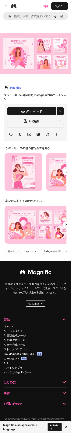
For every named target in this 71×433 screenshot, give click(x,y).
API (6, 363)
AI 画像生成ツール (15, 335)
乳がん (11, 251)
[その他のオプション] (56, 134)
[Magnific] (35, 273)
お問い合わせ (13, 403)
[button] (35, 304)
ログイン (59, 6)
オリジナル (26, 32)
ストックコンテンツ (16, 349)
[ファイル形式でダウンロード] (60, 111)
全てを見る (43, 148)
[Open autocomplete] (8, 16)
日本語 (35, 303)
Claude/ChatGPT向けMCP (22, 354)
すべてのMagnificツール (18, 372)
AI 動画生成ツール (15, 340)
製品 (7, 319)
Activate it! (54, 427)
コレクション (29, 251)
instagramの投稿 (52, 251)
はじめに (10, 382)
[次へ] (66, 172)
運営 (7, 393)
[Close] (66, 427)
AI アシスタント (13, 331)
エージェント (15, 358)
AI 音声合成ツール (15, 344)
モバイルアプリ (13, 367)
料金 (46, 6)
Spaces (8, 326)
